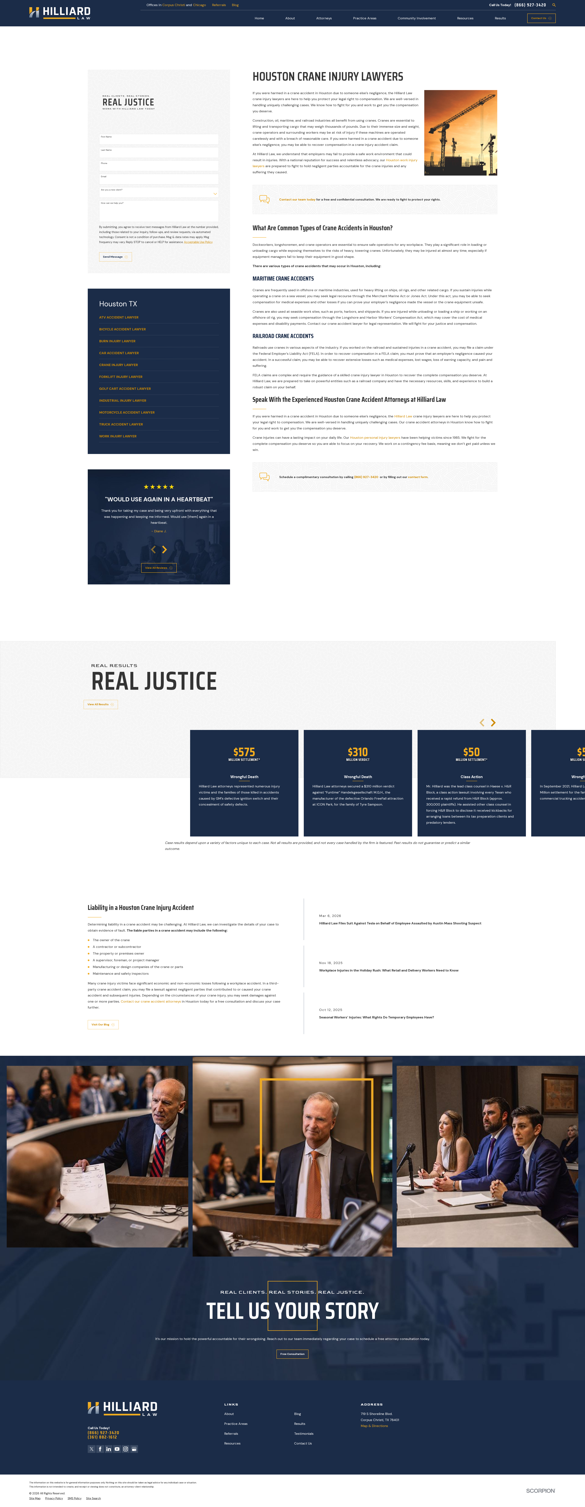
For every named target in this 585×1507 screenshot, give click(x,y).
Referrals (219, 5)
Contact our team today (297, 199)
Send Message (113, 257)
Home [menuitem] (259, 18)
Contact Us (303, 1443)
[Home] (59, 13)
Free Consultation (292, 1354)
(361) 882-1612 (102, 1437)
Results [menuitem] (500, 18)
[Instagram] (125, 1449)
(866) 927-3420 (530, 5)
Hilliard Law (403, 416)
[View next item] (164, 549)
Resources (232, 1443)
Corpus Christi (173, 5)
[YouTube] (117, 1449)
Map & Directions (374, 1426)
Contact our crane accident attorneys (151, 1001)
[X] (91, 1449)
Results (299, 1424)
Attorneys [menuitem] (324, 18)
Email (103, 176)
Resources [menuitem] (465, 18)
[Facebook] (100, 1449)
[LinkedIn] (108, 1449)
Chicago (199, 5)
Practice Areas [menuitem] (364, 18)
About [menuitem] (290, 18)
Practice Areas (236, 1424)
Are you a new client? (111, 190)
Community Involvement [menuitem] (417, 18)
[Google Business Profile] (134, 1449)
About (229, 1414)
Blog (235, 5)
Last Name (106, 150)
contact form (418, 477)
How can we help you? (112, 203)
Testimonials (304, 1433)
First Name (106, 136)
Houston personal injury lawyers (375, 437)
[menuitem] (159, 317)
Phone (104, 163)
